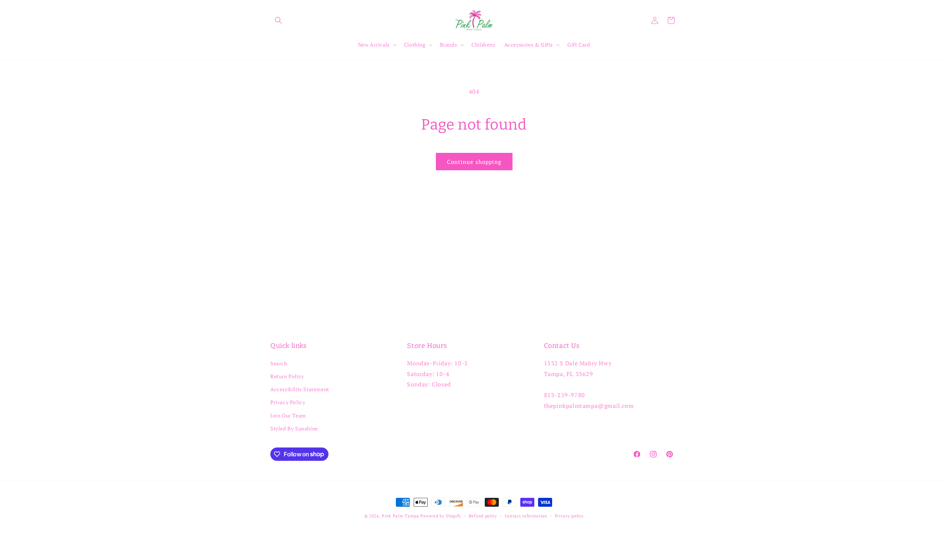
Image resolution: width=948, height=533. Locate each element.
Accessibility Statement (299, 389)
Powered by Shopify (440, 516)
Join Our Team (288, 415)
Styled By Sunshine (294, 428)
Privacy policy (569, 515)
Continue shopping (474, 161)
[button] (278, 20)
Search (278, 362)
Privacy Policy (287, 402)
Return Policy (287, 376)
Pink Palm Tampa (400, 516)
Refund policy (483, 515)
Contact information (526, 515)
